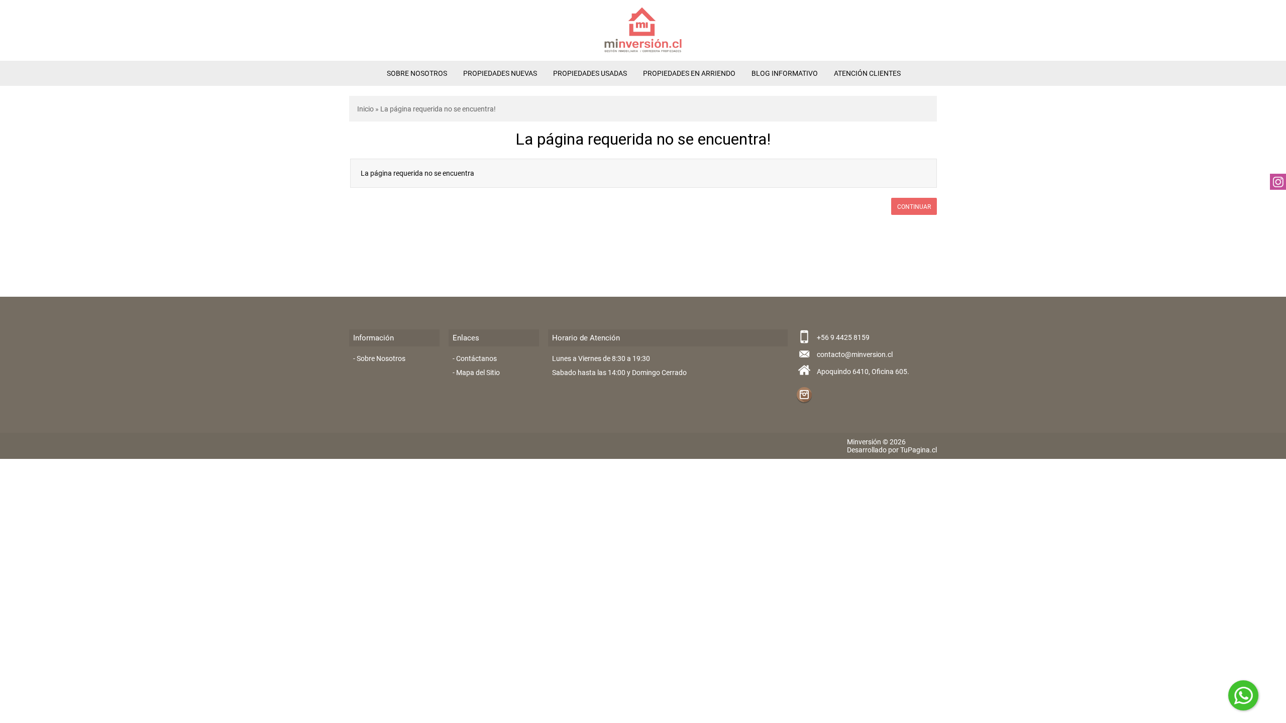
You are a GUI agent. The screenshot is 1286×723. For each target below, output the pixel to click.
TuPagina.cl (918, 450)
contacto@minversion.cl (855, 354)
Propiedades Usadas (590, 73)
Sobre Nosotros (417, 73)
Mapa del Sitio (478, 373)
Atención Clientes (867, 73)
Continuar (914, 206)
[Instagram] (804, 394)
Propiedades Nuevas (500, 73)
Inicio (365, 109)
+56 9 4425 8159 (843, 337)
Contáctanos (476, 358)
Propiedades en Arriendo (689, 73)
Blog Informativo (785, 73)
